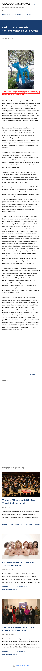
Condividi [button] (33, 374)
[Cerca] (34, 3)
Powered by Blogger (22, 665)
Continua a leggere (32, 524)
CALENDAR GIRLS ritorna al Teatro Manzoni (18, 564)
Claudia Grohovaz (16, 3)
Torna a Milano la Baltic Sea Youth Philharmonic (18, 501)
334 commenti (16, 524)
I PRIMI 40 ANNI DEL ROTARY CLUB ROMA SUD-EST (19, 629)
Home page (6, 14)
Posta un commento (19, 587)
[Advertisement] (21, 446)
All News (18, 14)
